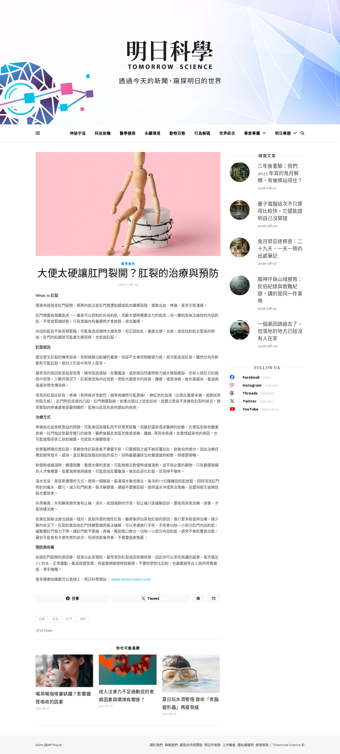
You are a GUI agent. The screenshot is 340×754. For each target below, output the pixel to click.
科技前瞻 (103, 133)
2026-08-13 (267, 187)
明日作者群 (212, 745)
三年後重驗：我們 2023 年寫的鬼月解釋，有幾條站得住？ (280, 173)
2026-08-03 (267, 225)
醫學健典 (128, 133)
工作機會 (229, 745)
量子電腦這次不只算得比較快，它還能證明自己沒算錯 (280, 210)
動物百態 (177, 133)
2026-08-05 (267, 345)
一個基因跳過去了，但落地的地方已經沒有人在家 (280, 331)
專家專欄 (252, 133)
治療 (42, 619)
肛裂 (55, 619)
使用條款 (262, 745)
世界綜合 (227, 133)
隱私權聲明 (245, 745)
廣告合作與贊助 (191, 745)
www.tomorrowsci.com (131, 579)
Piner (48, 630)
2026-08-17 (267, 263)
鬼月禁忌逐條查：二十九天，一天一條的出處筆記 (280, 248)
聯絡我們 (171, 745)
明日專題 (283, 133)
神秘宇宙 (78, 133)
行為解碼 (202, 133)
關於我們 (156, 745)
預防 (83, 619)
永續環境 (153, 133)
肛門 (69, 619)
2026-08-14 (267, 308)
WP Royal (54, 745)
